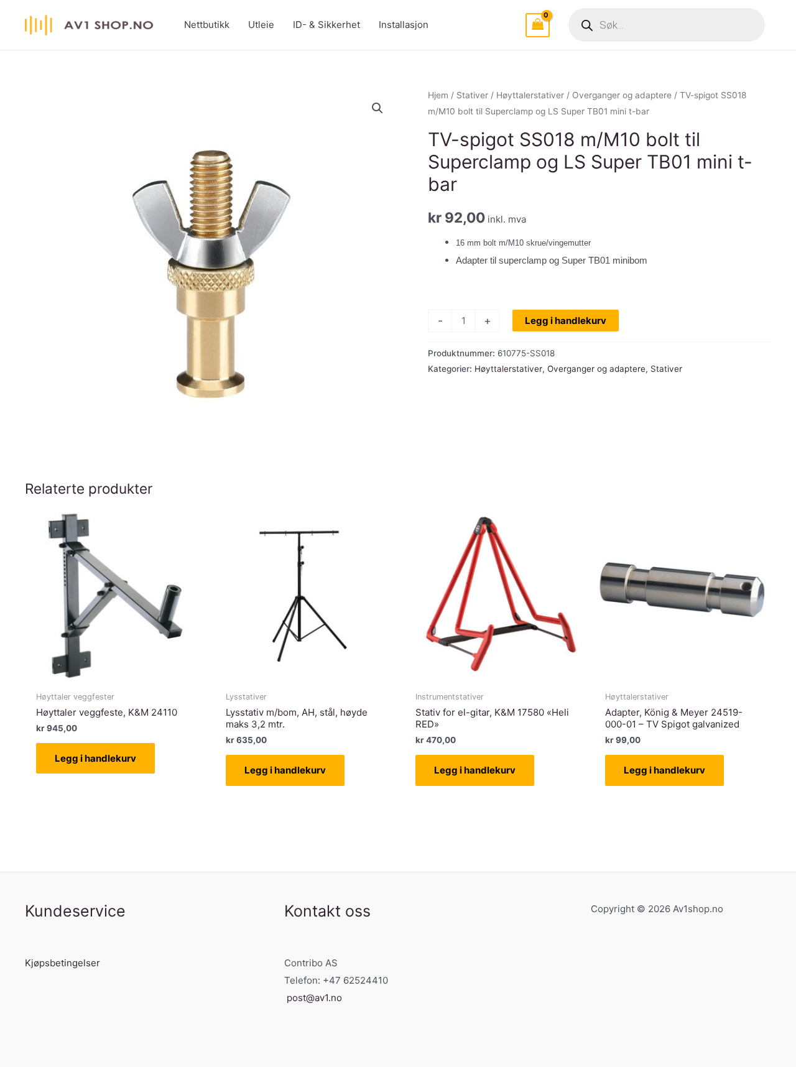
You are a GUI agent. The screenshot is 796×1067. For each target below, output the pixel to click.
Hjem (438, 95)
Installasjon (403, 24)
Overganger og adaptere (622, 95)
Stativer (472, 95)
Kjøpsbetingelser (62, 963)
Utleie (261, 24)
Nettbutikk (206, 24)
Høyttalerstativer (530, 95)
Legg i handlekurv (565, 320)
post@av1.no (314, 998)
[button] (377, 108)
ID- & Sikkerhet (326, 24)
